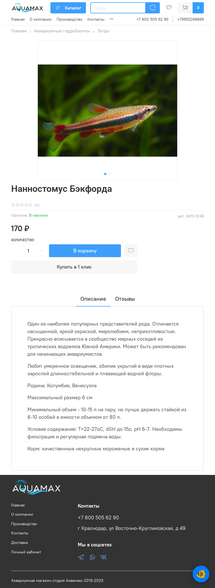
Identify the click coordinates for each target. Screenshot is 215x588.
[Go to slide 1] (105, 174)
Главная (18, 19)
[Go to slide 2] (110, 174)
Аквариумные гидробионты (62, 31)
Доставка (19, 542)
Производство (69, 19)
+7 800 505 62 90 (152, 19)
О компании (41, 19)
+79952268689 (190, 19)
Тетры (103, 31)
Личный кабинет (26, 551)
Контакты (95, 19)
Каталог (73, 8)
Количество (22, 240)
